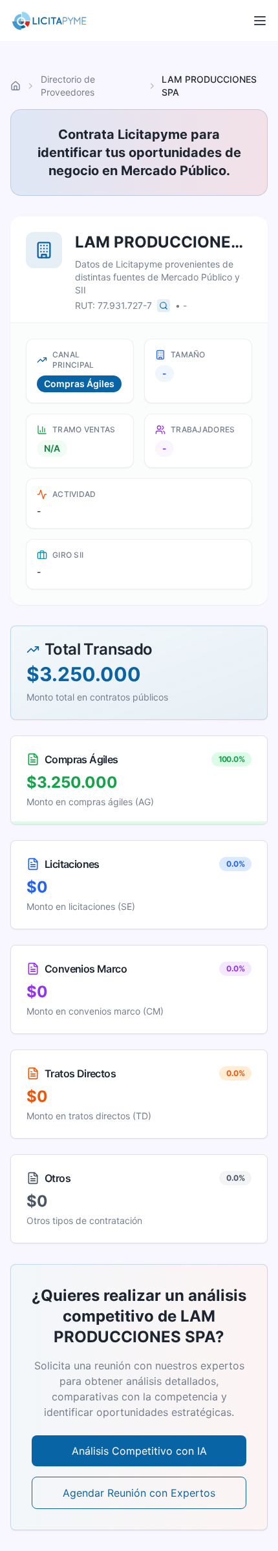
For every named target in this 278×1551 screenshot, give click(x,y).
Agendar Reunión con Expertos (139, 1492)
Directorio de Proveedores (68, 86)
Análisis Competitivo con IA (139, 1450)
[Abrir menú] (260, 20)
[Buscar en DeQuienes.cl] (163, 305)
